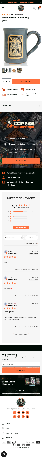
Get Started (21, 161)
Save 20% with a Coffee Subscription (21, 2)
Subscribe (21, 370)
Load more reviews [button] (21, 334)
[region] (20, 211)
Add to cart (26, 81)
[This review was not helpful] (36, 270)
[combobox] (30, 243)
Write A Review (21, 227)
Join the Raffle (21, 391)
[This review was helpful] (33, 270)
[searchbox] (12, 237)
